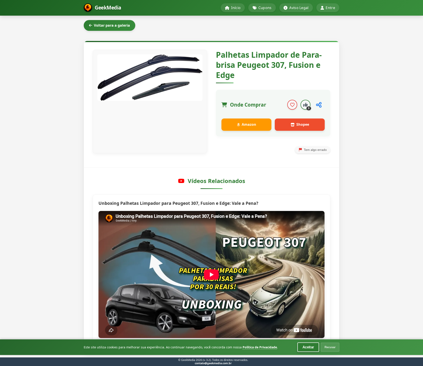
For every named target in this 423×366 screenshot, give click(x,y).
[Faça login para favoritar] (292, 105)
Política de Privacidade (260, 347)
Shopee (302, 124)
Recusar (330, 347)
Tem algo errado (315, 150)
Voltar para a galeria (112, 25)
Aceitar (308, 347)
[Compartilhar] (319, 105)
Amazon (249, 124)
